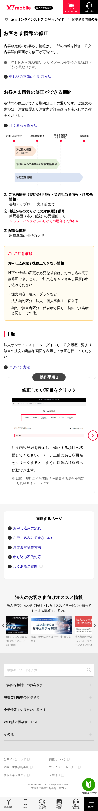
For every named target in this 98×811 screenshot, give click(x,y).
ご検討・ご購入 (59, 804)
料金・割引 (8, 804)
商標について (57, 759)
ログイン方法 (19, 367)
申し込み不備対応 (27, 557)
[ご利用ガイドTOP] (89, 786)
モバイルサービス (42, 804)
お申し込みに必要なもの (32, 538)
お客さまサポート (75, 804)
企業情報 (54, 775)
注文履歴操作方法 (23, 126)
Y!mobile (29, 8)
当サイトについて (15, 759)
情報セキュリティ (15, 775)
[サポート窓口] (89, 7)
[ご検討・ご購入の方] (71, 7)
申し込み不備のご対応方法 (30, 77)
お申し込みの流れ (27, 528)
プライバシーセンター (63, 767)
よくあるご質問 (25, 566)
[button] (93, 435)
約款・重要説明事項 (16, 767)
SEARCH (89, 670)
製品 (25, 804)
